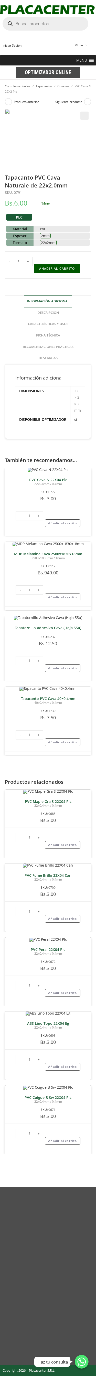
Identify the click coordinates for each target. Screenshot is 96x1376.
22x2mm (48, 242)
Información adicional (48, 301)
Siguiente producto (68, 102)
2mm (45, 235)
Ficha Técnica (48, 335)
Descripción (48, 313)
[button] (81, 60)
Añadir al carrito (57, 268)
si (75, 419)
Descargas (48, 358)
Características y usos (48, 324)
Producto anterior (26, 102)
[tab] (48, 301)
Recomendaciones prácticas (48, 347)
